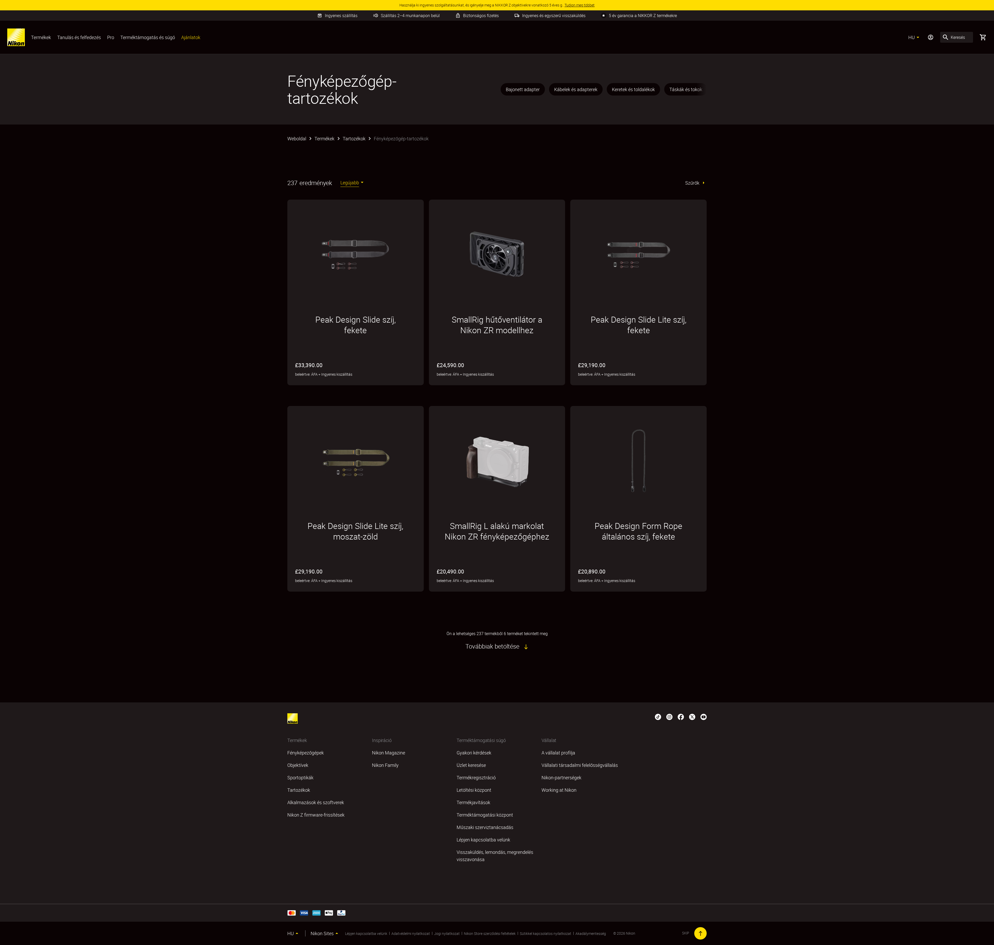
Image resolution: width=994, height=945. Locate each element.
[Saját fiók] (930, 37)
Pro (110, 37)
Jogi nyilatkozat (447, 933)
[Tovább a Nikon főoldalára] (16, 37)
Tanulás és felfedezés (79, 37)
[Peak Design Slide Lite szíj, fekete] (638, 254)
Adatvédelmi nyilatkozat (410, 933)
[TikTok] (658, 716)
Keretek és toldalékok (633, 89)
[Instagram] (669, 716)
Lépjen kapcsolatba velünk (366, 933)
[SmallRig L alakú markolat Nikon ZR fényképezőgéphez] (497, 460)
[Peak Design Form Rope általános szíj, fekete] (638, 460)
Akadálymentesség (590, 933)
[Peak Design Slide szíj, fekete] (356, 254)
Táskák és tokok (685, 89)
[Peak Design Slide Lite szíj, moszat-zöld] (356, 460)
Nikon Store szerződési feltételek (490, 933)
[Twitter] (692, 716)
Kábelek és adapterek (575, 89)
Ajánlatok (190, 37)
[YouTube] (703, 716)
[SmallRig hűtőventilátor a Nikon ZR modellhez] (497, 254)
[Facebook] (681, 716)
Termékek (41, 37)
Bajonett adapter (523, 89)
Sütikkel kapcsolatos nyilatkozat (545, 933)
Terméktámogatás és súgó (147, 37)
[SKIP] (700, 933)
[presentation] (603, 89)
